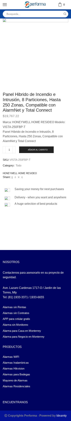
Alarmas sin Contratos (16, 313)
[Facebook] (12, 177)
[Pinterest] (15, 177)
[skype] (21, 177)
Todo (18, 165)
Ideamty (61, 415)
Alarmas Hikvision (13, 368)
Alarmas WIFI (11, 356)
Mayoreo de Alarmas (15, 380)
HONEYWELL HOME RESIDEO (20, 173)
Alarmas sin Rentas (14, 307)
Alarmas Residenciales (16, 386)
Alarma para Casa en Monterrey (22, 330)
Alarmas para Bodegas (16, 374)
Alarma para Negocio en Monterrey (23, 336)
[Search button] (65, 14)
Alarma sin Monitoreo (15, 324)
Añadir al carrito (38, 150)
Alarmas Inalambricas (16, 362)
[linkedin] (18, 177)
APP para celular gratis (16, 318)
